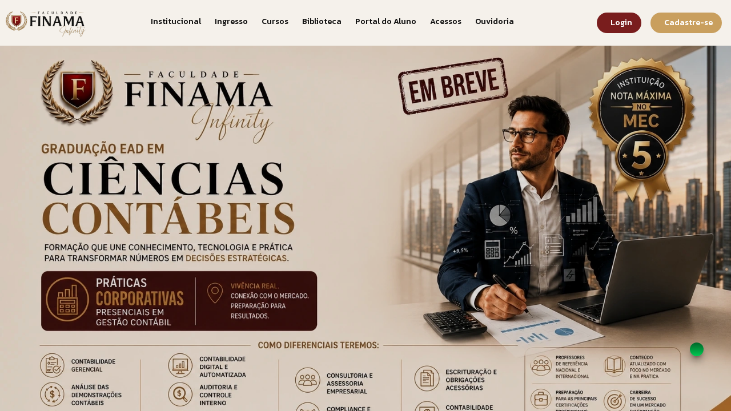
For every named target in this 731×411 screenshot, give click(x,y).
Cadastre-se (688, 23)
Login (621, 23)
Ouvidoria (494, 21)
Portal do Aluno (385, 21)
